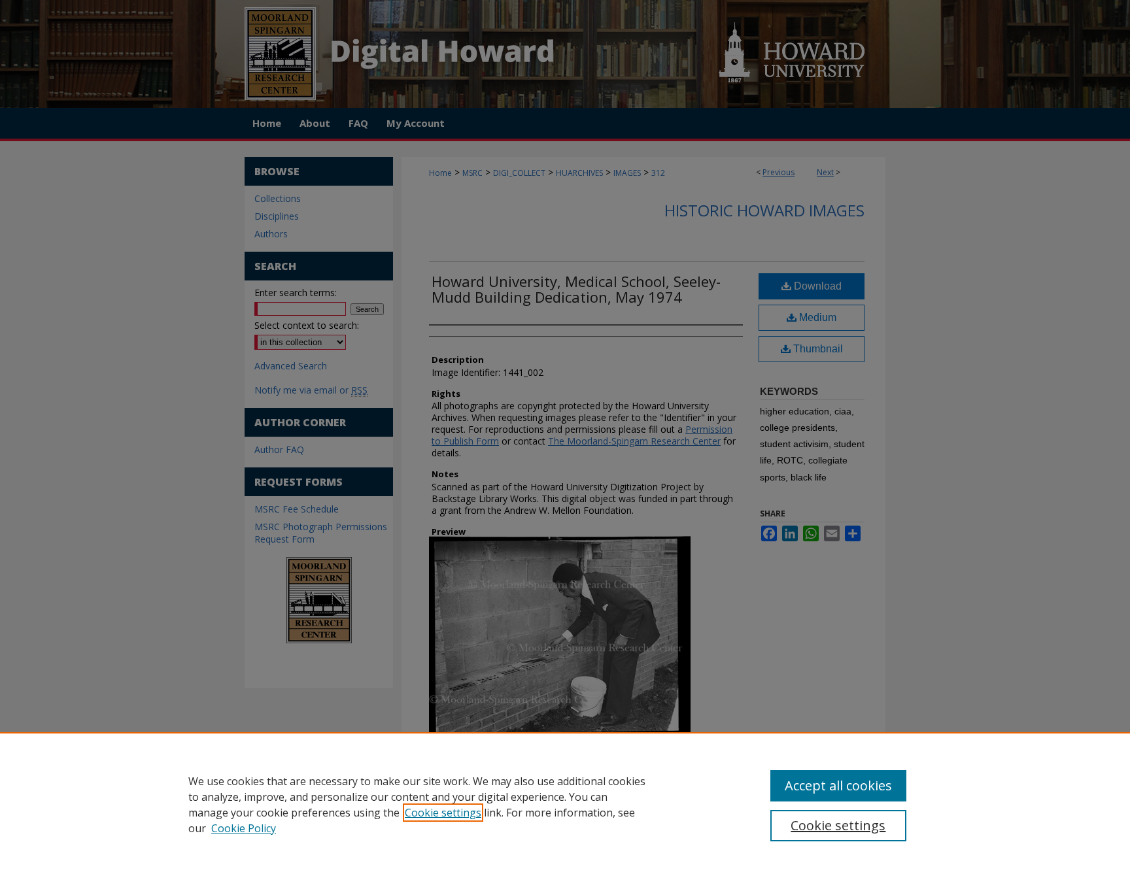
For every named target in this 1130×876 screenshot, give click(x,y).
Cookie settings (443, 812)
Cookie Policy (243, 828)
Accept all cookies (838, 785)
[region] (565, 804)
